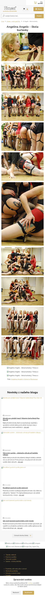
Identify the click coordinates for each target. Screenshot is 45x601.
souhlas (30, 583)
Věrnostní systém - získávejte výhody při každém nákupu (20, 454)
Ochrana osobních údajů (13, 573)
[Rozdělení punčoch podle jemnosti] (22, 474)
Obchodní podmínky (12, 571)
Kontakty (8, 575)
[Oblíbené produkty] (24, 8)
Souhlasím (28, 593)
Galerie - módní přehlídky (13, 21)
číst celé (26, 427)
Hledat (39, 16)
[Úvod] (10, 9)
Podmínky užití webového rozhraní (16, 569)
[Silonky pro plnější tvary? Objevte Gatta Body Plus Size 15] (22, 405)
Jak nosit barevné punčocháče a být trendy (18, 521)
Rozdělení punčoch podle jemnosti (15, 488)
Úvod (2, 21)
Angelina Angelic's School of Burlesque (24, 379)
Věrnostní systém (11, 559)
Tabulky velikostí (11, 555)
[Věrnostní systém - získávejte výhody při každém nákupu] (22, 440)
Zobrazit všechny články (21, 535)
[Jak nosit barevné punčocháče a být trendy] (22, 507)
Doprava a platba (11, 557)
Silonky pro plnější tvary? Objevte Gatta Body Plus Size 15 (21, 419)
